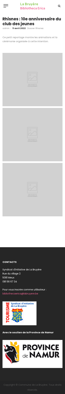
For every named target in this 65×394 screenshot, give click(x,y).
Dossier (31, 28)
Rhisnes (40, 28)
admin (6, 28)
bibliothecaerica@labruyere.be (20, 293)
